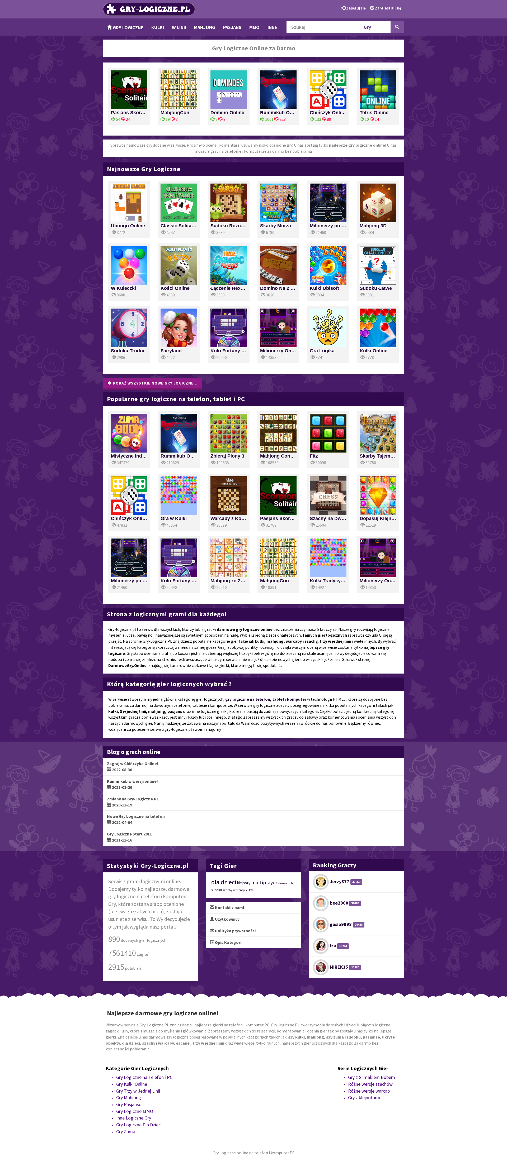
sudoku (216, 890)
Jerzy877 (339, 881)
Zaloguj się (355, 8)
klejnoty (243, 882)
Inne (272, 27)
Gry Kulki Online (131, 1084)
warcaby (239, 890)
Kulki (157, 27)
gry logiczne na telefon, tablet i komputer (265, 699)
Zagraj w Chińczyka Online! (132, 766)
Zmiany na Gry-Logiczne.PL (133, 802)
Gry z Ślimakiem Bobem (371, 1077)
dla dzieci (223, 882)
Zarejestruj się (387, 8)
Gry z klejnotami (364, 1097)
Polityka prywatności (235, 930)
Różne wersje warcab (369, 1091)
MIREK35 (339, 967)
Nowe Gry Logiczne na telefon (136, 819)
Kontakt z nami (229, 907)
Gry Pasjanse (128, 1104)
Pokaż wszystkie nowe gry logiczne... (155, 383)
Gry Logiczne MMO (134, 1111)
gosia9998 (341, 924)
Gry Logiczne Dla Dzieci (139, 1125)
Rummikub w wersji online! (132, 784)
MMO (254, 27)
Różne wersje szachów (370, 1084)
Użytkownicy (227, 919)
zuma (250, 889)
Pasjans (232, 27)
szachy (227, 890)
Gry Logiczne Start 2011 (129, 837)
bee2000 (339, 903)
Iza (333, 946)
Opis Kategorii (228, 942)
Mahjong (204, 27)
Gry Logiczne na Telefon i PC (144, 1077)
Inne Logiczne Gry (133, 1118)
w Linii (179, 27)
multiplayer (264, 882)
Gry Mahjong (128, 1097)
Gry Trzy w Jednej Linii (138, 1091)
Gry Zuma (125, 1131)
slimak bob (285, 883)
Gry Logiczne (127, 28)
